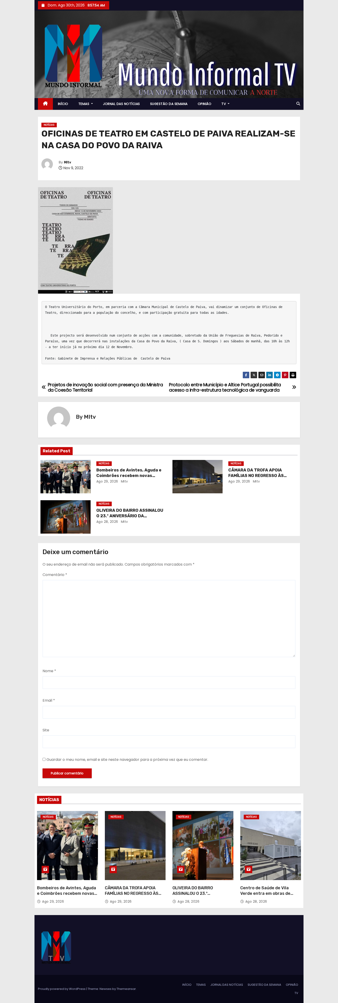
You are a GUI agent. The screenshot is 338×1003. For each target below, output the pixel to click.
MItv (67, 162)
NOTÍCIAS (49, 125)
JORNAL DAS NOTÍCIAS (121, 104)
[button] (298, 103)
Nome (49, 671)
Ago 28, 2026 (107, 521)
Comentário (55, 574)
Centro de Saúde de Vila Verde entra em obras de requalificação (265, 893)
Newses (106, 989)
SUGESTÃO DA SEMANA (169, 104)
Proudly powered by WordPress (62, 989)
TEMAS (84, 104)
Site (46, 730)
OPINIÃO (205, 104)
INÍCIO (63, 104)
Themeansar (126, 989)
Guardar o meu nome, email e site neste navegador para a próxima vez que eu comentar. (127, 759)
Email (49, 700)
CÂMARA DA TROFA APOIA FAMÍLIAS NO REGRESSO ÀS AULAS (256, 476)
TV (224, 104)
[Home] (45, 104)
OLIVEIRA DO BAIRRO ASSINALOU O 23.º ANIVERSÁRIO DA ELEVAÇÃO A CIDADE (129, 516)
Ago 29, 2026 (107, 481)
